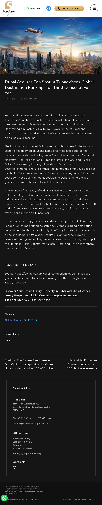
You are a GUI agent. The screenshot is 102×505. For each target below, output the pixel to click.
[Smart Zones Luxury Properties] (9, 8)
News (8, 340)
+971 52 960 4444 (22, 418)
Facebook (14, 320)
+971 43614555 (43, 418)
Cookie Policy (93, 499)
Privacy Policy (67, 499)
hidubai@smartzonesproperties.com (54, 295)
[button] (4, 498)
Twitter (32, 320)
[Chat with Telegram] (48, 8)
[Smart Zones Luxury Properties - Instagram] (14, 467)
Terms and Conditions (80, 499)
